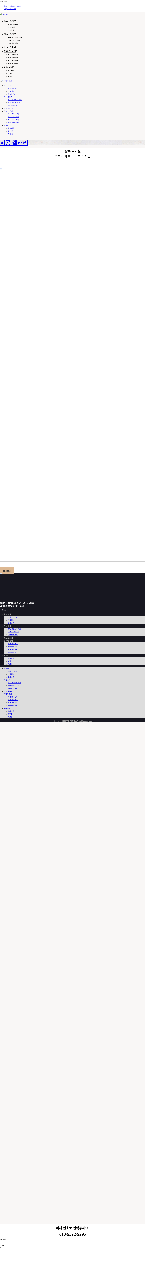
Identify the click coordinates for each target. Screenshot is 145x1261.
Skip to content (10, 9)
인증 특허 (11, 27)
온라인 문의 (10, 51)
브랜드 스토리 (13, 24)
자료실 (10, 76)
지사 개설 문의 (13, 60)
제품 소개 (9, 34)
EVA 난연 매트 (13, 43)
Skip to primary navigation (14, 6)
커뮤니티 (8, 67)
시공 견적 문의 (13, 54)
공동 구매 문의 (13, 63)
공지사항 (11, 70)
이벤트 (10, 73)
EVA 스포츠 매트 (14, 40)
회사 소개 (9, 21)
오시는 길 (11, 30)
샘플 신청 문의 (13, 57)
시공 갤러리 (10, 47)
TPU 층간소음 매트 (15, 37)
